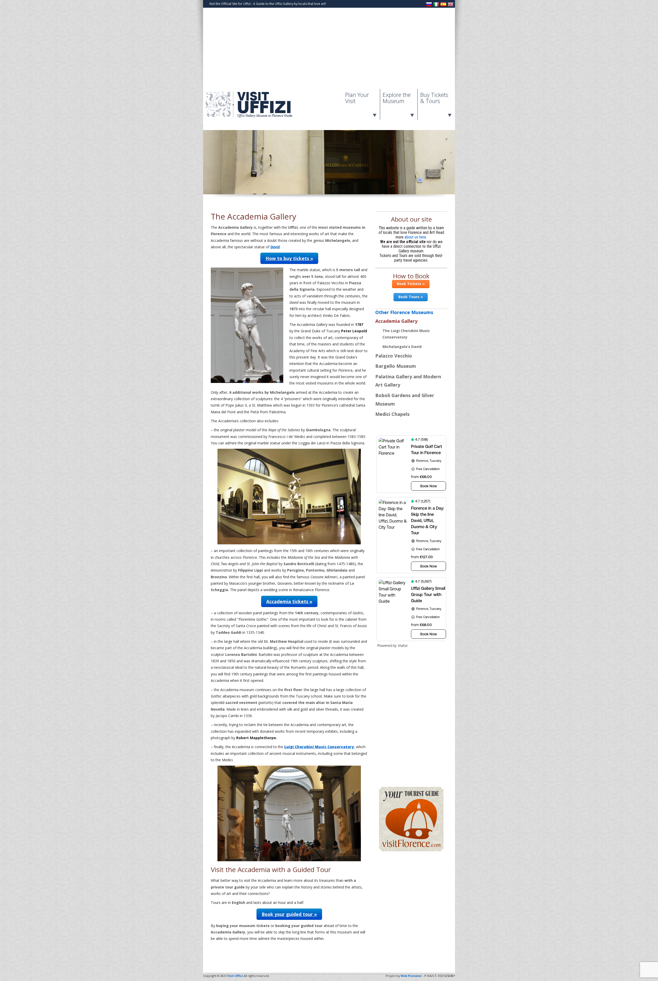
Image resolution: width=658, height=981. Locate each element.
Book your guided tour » (289, 914)
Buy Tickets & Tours (434, 97)
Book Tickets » (411, 283)
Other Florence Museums (404, 312)
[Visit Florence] (411, 850)
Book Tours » (410, 296)
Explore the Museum (397, 97)
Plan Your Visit (357, 97)
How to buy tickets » (289, 258)
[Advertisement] (329, 50)
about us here (415, 237)
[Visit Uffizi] (254, 116)
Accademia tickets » (289, 601)
